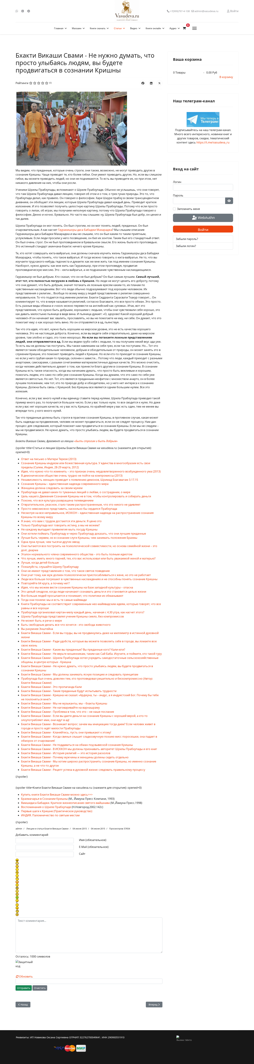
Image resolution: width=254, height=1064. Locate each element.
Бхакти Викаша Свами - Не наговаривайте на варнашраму (60, 707)
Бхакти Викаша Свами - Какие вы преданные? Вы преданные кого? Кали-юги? (73, 649)
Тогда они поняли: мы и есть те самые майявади (54, 600)
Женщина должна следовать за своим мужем (52, 488)
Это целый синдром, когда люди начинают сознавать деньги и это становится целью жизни (83, 591)
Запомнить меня (188, 209)
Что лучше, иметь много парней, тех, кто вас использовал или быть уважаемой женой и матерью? (88, 558)
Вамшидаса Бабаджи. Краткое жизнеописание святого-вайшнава (65, 803)
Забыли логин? (186, 246)
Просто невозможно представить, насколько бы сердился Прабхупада (69, 509)
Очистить (40, 988)
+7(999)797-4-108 (180, 11)
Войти (203, 229)
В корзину (226, 77)
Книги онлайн (153, 28)
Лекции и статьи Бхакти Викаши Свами (47, 828)
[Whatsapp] (17, 11)
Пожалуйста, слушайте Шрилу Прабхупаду (50, 567)
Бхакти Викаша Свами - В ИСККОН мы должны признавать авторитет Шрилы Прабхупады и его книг (89, 749)
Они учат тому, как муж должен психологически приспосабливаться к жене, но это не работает (86, 575)
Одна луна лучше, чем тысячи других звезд (50, 542)
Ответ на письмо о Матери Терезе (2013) (48, 459)
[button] (184, 28)
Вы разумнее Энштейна (37, 629)
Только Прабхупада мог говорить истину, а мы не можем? (60, 525)
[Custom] (28, 11)
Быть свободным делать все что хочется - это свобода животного (66, 625)
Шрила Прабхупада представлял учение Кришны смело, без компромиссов (72, 616)
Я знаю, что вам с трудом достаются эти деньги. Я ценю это (61, 521)
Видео (133, 28)
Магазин (76, 28)
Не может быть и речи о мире (41, 620)
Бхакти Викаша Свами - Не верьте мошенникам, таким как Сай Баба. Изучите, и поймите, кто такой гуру (91, 654)
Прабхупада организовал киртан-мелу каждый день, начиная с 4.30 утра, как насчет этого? (82, 612)
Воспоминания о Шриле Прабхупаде (46, 807)
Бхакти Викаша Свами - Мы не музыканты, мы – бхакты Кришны (64, 703)
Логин (177, 182)
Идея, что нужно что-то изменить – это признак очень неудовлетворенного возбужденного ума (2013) (91, 471)
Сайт (82, 854)
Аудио (173, 28)
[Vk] (22, 11)
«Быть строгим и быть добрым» (96, 441)
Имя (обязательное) (92, 840)
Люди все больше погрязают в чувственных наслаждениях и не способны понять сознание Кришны (89, 579)
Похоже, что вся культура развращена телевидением (57, 500)
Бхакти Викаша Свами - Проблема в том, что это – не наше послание (67, 712)
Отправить (23, 988)
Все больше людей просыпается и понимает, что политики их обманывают (72, 596)
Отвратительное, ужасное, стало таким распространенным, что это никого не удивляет (80, 504)
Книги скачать (97, 28)
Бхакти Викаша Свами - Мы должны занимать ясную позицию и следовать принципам (79, 674)
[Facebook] (143, 83)
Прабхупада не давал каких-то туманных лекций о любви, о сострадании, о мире (75, 492)
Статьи (118, 28)
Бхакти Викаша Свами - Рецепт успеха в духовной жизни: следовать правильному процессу (83, 770)
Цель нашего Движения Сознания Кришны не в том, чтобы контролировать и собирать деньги (86, 496)
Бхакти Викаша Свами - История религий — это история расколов (65, 753)
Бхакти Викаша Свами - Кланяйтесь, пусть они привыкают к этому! (66, 732)
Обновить (26, 976)
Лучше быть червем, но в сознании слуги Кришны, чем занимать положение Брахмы (79, 538)
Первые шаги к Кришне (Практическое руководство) (56, 811)
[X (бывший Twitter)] (159, 83)
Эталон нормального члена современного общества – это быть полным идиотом (76, 554)
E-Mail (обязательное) (94, 847)
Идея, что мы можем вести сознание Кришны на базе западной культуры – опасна (77, 587)
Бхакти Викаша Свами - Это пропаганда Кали (51, 687)
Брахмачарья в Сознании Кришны (44, 799)
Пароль (178, 195)
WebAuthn (206, 217)
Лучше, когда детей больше (40, 562)
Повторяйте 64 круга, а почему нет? (45, 583)
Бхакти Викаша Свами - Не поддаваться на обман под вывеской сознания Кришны (77, 745)
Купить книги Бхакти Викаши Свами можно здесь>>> (57, 794)
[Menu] (194, 28)
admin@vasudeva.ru (206, 11)
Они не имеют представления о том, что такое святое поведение (65, 571)
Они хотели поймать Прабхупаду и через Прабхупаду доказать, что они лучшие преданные (83, 533)
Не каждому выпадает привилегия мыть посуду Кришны (59, 529)
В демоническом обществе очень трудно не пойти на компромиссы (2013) (72, 475)
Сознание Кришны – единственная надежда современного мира (65, 484)
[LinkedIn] (151, 83)
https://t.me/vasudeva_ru (212, 142)
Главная (58, 28)
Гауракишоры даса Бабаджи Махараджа (85, 230)
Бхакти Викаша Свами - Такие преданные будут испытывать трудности (68, 691)
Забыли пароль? (187, 239)
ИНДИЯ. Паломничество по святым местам (50, 815)
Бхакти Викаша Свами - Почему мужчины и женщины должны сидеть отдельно (75, 757)
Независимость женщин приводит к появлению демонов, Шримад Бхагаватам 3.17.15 (79, 480)
